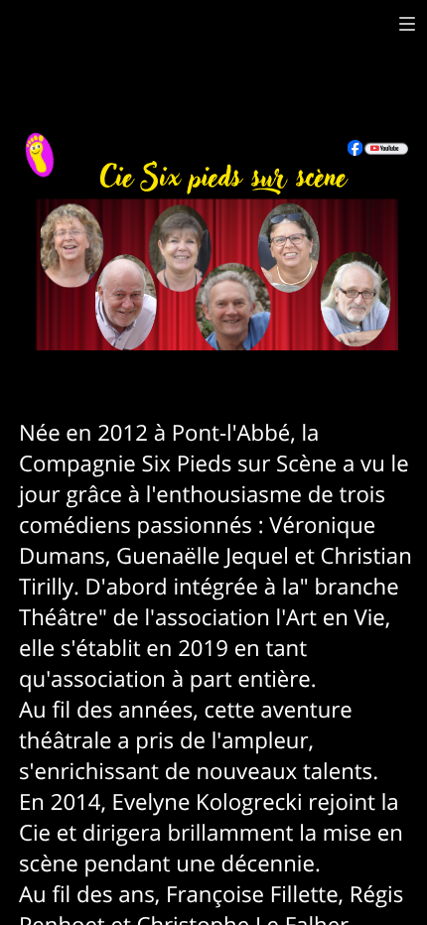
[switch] (407, 24)
